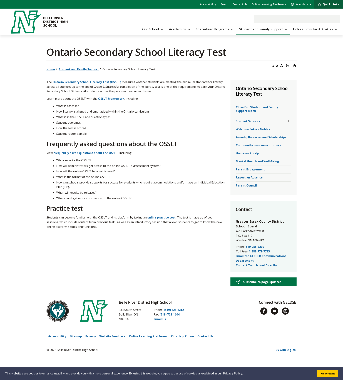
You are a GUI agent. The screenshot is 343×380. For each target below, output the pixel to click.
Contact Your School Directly (256, 265)
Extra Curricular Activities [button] (313, 29)
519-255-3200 (255, 247)
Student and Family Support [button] (261, 29)
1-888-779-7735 (259, 251)
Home (50, 69)
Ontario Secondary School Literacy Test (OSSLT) (87, 82)
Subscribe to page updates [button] (261, 282)
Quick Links (331, 4)
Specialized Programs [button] (212, 29)
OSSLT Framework (111, 99)
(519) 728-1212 (174, 310)
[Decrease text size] (273, 65)
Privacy (90, 336)
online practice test (161, 217)
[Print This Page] (287, 65)
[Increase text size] (281, 65)
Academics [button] (177, 29)
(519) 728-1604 (170, 314)
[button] (288, 109)
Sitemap (76, 336)
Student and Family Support (79, 69)
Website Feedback (112, 336)
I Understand (329, 373)
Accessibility (208, 4)
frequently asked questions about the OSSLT (85, 153)
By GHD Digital (286, 350)
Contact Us (240, 4)
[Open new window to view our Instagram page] (285, 311)
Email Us (160, 319)
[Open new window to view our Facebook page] (263, 311)
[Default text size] (277, 65)
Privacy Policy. (233, 373)
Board (224, 4)
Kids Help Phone (182, 336)
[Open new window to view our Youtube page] (274, 311)
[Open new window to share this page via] (294, 65)
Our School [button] (150, 29)
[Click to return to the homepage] (25, 22)
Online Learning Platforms (269, 4)
